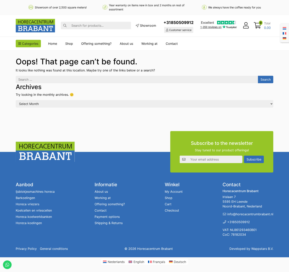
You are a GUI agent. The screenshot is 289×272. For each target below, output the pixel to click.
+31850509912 (179, 22)
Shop (69, 44)
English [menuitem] (138, 262)
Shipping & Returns (109, 223)
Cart (168, 204)
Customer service (179, 30)
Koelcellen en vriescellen (34, 210)
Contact (172, 44)
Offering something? (96, 44)
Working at (149, 44)
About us (126, 44)
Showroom (147, 25)
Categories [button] (29, 44)
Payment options (107, 217)
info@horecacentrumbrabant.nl (250, 214)
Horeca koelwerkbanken (34, 217)
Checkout (172, 210)
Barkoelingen (25, 198)
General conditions (54, 249)
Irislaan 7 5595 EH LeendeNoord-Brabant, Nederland (242, 201)
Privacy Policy (26, 249)
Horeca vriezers (27, 204)
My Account (174, 192)
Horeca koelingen (29, 223)
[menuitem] (284, 27)
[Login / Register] (246, 25)
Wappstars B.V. (262, 249)
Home (52, 44)
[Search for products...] (65, 25)
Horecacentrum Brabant (155, 249)
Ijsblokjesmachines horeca (35, 192)
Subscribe (254, 159)
